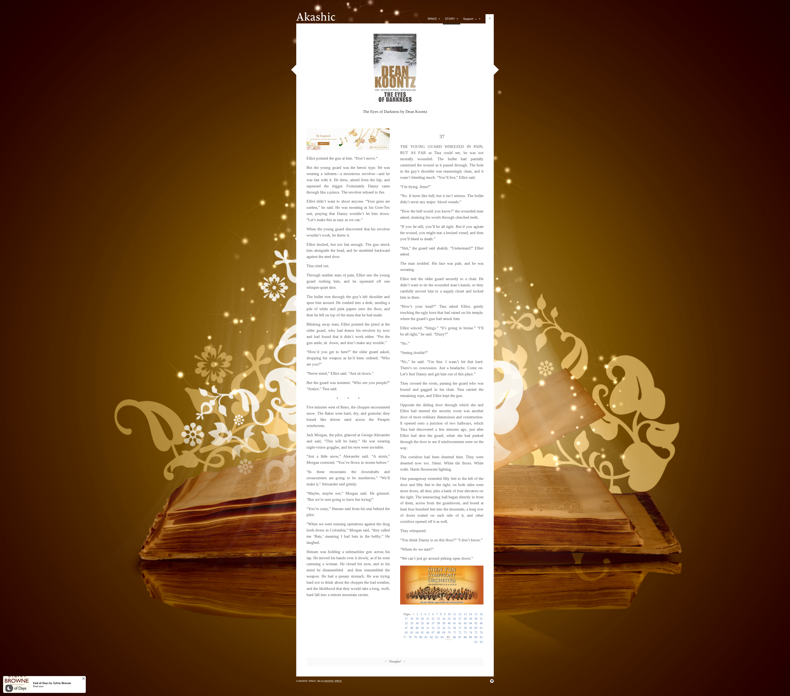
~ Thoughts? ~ (395, 661)
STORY (451, 18)
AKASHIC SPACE (333, 681)
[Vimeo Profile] (492, 681)
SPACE (434, 18)
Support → (471, 18)
